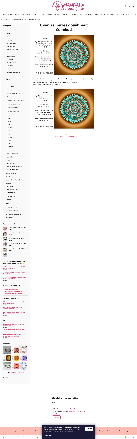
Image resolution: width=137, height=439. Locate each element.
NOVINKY (8, 76)
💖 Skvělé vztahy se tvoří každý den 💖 (14, 293)
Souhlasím (89, 429)
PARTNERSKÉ (11, 163)
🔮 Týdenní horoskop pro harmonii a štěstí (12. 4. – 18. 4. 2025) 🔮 (14, 278)
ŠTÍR (9, 144)
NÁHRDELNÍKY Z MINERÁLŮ (14, 167)
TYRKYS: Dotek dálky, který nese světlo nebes (14, 330)
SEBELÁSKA (10, 34)
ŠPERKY (8, 79)
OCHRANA (10, 59)
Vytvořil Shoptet (131, 437)
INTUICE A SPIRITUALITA (14, 69)
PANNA (10, 137)
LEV (9, 134)
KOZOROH (11, 150)
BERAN (10, 121)
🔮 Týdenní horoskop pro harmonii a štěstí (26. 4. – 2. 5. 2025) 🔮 (14, 267)
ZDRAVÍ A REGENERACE (13, 72)
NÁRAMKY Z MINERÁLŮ (13, 94)
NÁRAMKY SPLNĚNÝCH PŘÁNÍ (16, 101)
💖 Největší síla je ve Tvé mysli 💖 (12, 291)
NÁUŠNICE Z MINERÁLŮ (13, 170)
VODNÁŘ (10, 115)
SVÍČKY (9, 200)
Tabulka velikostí (27, 431)
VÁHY (9, 140)
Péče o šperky (99, 431)
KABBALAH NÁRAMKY (14, 107)
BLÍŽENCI (10, 128)
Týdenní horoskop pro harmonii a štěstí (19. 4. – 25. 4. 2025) (15, 272)
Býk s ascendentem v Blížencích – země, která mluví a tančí (14, 313)
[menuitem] (3, 14)
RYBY (9, 118)
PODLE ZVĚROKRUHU (13, 111)
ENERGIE (8, 30)
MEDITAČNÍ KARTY (11, 174)
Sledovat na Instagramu (16, 372)
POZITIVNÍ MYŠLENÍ (12, 50)
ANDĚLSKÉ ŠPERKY (12, 154)
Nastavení (48, 435)
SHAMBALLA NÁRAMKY (14, 104)
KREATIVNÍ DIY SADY (11, 190)
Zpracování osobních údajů (65, 431)
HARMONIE (10, 40)
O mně (118, 431)
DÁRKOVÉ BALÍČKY (12, 207)
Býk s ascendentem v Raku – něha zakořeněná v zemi (12, 308)
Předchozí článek (58, 136)
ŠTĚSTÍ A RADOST (12, 62)
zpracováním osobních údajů (69, 409)
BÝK (9, 124)
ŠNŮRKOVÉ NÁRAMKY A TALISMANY (17, 97)
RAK (9, 131)
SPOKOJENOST (11, 46)
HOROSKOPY (9, 218)
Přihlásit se (56, 417)
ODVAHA (9, 53)
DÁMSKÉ (9, 157)
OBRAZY (8, 177)
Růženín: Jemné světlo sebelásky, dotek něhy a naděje (14, 325)
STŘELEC (10, 147)
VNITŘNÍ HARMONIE (13, 90)
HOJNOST (10, 66)
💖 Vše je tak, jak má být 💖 (10, 289)
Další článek (71, 136)
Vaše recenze (110, 431)
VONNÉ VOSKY (11, 197)
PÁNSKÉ (9, 160)
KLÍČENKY (8, 183)
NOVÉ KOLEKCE (11, 83)
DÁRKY (8, 204)
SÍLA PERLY (11, 87)
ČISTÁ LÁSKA (10, 37)
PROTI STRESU (11, 43)
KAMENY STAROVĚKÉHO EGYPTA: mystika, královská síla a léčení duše (14, 335)
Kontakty (125, 431)
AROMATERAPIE (10, 193)
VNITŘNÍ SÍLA (11, 56)
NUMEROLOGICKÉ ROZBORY (14, 214)
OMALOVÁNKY (10, 186)
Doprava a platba (14, 431)
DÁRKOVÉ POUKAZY (12, 211)
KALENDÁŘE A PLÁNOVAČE (13, 180)
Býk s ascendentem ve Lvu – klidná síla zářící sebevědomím (14, 302)
